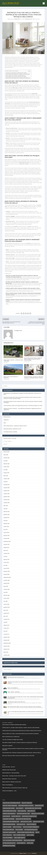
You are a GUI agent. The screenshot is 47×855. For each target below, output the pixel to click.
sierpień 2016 (6, 649)
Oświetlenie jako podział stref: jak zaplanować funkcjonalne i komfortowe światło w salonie (25, 682)
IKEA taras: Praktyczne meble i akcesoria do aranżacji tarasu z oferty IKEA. (18, 755)
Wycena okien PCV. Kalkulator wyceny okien (11, 781)
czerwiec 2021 (6, 553)
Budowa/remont (28, 19)
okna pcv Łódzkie (7, 827)
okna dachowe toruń (38, 821)
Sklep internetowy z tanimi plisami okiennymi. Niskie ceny (14, 787)
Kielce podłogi (6, 816)
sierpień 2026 (6, 451)
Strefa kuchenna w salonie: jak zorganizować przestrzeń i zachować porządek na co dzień (23, 405)
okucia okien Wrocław (8, 829)
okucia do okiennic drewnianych (31, 827)
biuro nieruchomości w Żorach (26, 805)
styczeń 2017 (6, 634)
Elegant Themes (23, 853)
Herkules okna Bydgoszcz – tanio (9, 790)
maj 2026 (5, 460)
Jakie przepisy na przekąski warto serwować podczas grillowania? (18, 77)
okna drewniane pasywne (9, 824)
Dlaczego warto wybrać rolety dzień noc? (16, 701)
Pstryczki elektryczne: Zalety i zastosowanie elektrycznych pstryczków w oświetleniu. (20, 733)
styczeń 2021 (6, 568)
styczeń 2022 (6, 532)
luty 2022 (5, 529)
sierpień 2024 (6, 490)
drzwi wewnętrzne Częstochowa (33, 808)
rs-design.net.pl (16, 19)
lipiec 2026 (6, 454)
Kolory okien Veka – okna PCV (8, 766)
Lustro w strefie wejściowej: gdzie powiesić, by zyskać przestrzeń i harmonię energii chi (25, 712)
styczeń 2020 (6, 604)
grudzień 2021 (7, 535)
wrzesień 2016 (6, 646)
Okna (5, 422)
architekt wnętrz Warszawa (10, 805)
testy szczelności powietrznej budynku (12, 840)
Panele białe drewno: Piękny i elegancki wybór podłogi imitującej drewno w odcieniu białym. (33, 359)
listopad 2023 (6, 499)
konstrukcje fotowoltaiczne (29, 816)
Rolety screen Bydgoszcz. (13, 687)
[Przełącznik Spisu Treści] (28, 71)
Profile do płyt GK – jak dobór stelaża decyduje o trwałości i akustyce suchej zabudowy (20, 727)
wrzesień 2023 (6, 502)
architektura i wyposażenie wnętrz (11, 802)
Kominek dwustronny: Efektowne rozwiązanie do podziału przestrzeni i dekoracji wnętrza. (21, 752)
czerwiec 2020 (6, 589)
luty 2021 (5, 565)
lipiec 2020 (6, 586)
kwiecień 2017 (6, 625)
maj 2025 (5, 481)
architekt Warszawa (27, 802)
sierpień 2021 (6, 547)
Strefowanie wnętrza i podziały (10, 431)
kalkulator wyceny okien (38, 813)
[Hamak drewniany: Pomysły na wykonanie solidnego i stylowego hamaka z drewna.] (33, 369)
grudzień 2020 (7, 571)
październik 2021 (7, 541)
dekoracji (35, 81)
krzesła (13, 216)
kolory (11, 81)
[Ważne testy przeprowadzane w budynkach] (13, 369)
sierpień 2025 (6, 472)
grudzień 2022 (7, 514)
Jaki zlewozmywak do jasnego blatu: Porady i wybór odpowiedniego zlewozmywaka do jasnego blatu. (25, 697)
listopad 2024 (6, 484)
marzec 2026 (6, 466)
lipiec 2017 (6, 616)
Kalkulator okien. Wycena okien (9, 769)
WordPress (34, 853)
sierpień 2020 (6, 583)
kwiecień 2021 (6, 559)
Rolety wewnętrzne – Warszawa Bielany (10, 772)
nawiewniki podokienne (8, 818)
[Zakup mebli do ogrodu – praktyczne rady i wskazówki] (13, 351)
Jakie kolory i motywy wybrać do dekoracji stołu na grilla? (16, 72)
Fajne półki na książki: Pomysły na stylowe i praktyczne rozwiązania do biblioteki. (19, 742)
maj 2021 (5, 556)
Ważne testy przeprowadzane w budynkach (11, 377)
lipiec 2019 (6, 610)
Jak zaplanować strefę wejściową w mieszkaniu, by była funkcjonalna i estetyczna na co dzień (22, 394)
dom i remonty (19, 808)
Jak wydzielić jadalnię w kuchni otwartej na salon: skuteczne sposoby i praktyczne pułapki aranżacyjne (23, 402)
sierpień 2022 (6, 517)
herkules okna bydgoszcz (9, 813)
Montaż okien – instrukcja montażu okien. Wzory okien (14, 775)
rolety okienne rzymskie (19, 835)
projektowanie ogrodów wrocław (25, 832)
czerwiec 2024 (6, 493)
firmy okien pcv (31, 810)
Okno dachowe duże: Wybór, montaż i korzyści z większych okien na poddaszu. (24, 706)
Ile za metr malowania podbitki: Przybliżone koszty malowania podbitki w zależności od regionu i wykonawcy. (23, 749)
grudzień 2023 (7, 496)
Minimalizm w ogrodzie (7, 745)
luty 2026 (5, 469)
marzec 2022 (6, 526)
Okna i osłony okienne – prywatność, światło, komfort (15, 425)
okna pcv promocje (31, 824)
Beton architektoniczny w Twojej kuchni (10, 736)
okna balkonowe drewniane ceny (11, 821)
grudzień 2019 (7, 607)
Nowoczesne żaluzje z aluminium (9, 778)
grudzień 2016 (7, 637)
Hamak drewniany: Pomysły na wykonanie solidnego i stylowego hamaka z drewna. (33, 377)
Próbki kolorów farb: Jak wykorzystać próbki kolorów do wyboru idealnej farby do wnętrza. (21, 730)
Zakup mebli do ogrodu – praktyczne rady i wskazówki (13, 360)
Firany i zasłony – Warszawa (14, 691)
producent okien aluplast (9, 832)
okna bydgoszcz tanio (26, 821)
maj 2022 (5, 520)
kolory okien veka (16, 816)
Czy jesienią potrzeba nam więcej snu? (16, 677)
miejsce (25, 206)
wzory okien (30, 843)
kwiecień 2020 (6, 595)
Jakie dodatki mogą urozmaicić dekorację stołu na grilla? (16, 76)
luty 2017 (5, 631)
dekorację (21, 146)
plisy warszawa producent (30, 829)
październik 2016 (7, 643)
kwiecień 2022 (6, 523)
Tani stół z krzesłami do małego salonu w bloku (12, 739)
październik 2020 (7, 577)
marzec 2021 (6, 562)
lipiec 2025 (6, 475)
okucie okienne (19, 829)
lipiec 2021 (6, 550)
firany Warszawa (22, 810)
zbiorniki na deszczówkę (9, 845)
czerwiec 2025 (6, 478)
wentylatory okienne (29, 840)
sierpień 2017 (6, 613)
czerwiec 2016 (6, 655)
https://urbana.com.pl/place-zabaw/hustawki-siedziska (14, 724)
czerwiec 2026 (6, 457)
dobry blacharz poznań (8, 808)
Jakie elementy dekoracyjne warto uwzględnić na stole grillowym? (18, 74)
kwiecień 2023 (6, 511)
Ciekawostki (6, 419)
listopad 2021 (6, 538)
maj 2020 (5, 592)
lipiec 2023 (6, 505)
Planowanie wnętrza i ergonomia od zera (12, 428)
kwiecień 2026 (6, 463)
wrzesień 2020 (6, 580)
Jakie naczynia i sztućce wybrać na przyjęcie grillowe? (15, 75)
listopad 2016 (6, 640)
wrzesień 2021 (6, 544)
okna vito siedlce (17, 827)
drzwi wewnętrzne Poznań (9, 810)
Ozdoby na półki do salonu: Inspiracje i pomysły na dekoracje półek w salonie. (23, 288)
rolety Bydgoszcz (7, 835)
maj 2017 (5, 622)
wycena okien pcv (21, 843)
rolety (37, 832)
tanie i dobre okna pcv (19, 837)
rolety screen (30, 835)
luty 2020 (5, 601)
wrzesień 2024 (6, 487)
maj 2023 (5, 508)
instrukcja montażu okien (23, 813)
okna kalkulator (21, 824)
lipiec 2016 (6, 652)
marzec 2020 (6, 598)
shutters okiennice (7, 837)
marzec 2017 (6, 628)
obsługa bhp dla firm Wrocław (23, 818)
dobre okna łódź (39, 805)
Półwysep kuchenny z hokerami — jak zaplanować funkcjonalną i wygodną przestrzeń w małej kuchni (22, 409)
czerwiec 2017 (6, 619)
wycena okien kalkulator (9, 843)
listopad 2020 (6, 574)
